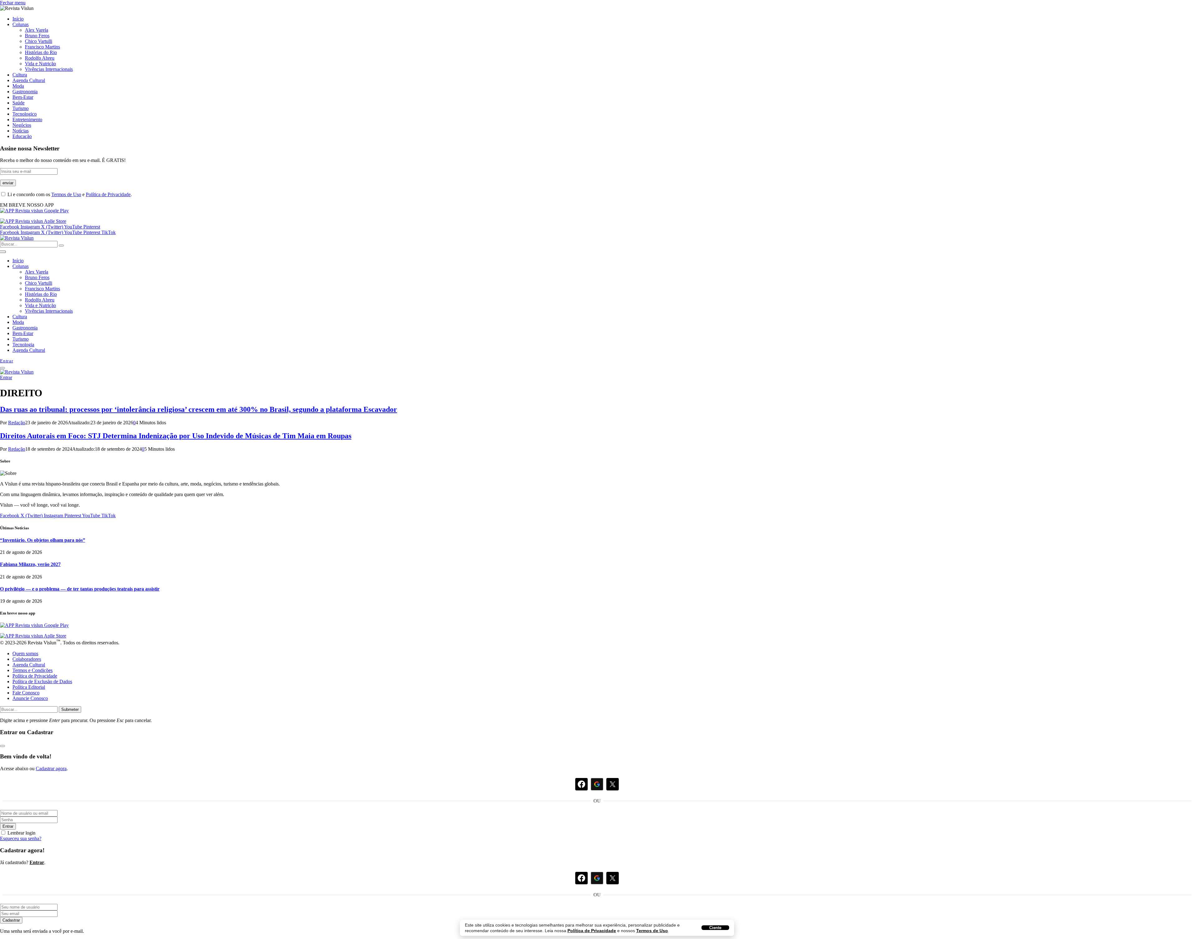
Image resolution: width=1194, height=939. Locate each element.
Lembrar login (21, 832)
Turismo (20, 108)
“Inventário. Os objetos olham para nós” (42, 540)
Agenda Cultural (28, 80)
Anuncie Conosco (30, 698)
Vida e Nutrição (40, 63)
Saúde (18, 102)
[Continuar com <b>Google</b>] (597, 784)
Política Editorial (28, 687)
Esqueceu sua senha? (20, 838)
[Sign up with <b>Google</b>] (597, 878)
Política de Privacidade (591, 930)
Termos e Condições (32, 670)
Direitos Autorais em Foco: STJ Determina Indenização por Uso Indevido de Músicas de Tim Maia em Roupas (175, 436)
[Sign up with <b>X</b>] (612, 878)
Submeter (70, 709)
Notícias (20, 130)
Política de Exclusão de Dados (42, 681)
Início (18, 18)
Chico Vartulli (38, 41)
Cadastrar (11, 920)
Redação (16, 422)
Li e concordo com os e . (69, 194)
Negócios (21, 125)
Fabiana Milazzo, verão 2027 (30, 564)
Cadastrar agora (51, 768)
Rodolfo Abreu (39, 58)
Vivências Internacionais (49, 69)
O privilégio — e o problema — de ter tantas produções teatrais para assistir (80, 588)
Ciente (715, 927)
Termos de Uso (652, 930)
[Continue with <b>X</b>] (612, 784)
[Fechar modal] (2, 746)
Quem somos (25, 653)
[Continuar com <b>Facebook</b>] (581, 784)
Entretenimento (27, 119)
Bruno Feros (37, 35)
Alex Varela (36, 30)
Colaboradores (26, 659)
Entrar (7, 826)
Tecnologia (23, 344)
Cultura (19, 74)
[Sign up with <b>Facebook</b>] (581, 878)
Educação (22, 136)
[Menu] (2, 368)
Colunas (20, 24)
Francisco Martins (42, 46)
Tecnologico (24, 114)
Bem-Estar (22, 97)
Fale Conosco (25, 692)
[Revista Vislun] (17, 238)
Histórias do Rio (41, 52)
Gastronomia (25, 91)
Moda (18, 86)
